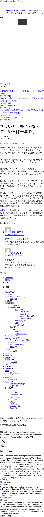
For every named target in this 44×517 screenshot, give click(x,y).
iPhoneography (16, 373)
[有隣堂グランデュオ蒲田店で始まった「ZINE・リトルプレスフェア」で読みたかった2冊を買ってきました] (22, 64)
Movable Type (25, 316)
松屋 (20, 148)
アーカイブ (5, 84)
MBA (12, 386)
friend (7, 353)
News (7, 364)
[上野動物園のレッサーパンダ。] (22, 77)
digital (7, 303)
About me (9, 278)
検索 (2, 17)
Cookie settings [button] (16, 437)
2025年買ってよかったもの (11, 117)
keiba (7, 355)
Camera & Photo (16, 384)
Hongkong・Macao (17, 395)
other (7, 368)
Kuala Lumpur (15, 397)
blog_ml (23, 312)
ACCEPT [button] (29, 437)
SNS (16, 323)
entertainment (10, 338)
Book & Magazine (17, 340)
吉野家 (3, 210)
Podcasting (19, 320)
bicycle (12, 379)
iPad (11, 327)
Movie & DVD (16, 344)
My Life (8, 360)
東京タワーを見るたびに (11, 105)
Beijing (12, 390)
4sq (11, 294)
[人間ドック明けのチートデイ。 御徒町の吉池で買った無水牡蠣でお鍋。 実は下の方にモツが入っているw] (22, 48)
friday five (24, 314)
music (12, 347)
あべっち (15, 253)
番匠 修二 (16, 232)
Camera (13, 305)
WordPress (24, 318)
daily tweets (14, 296)
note (6, 282)
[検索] (22, 22)
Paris (12, 402)
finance (8, 349)
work (12, 362)
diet (6, 301)
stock (12, 351)
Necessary (7, 482)
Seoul (12, 404)
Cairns (12, 392)
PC (11, 329)
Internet (13, 307)
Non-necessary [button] (5, 498)
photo (7, 371)
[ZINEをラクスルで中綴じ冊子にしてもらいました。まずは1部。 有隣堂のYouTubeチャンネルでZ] (22, 35)
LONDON (14, 399)
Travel (7, 388)
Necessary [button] (4, 480)
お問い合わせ (11, 280)
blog (16, 310)
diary (7, 292)
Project (7, 375)
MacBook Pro (20, 334)
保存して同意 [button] (6, 516)
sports (7, 377)
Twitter (17, 325)
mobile (7, 358)
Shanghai (13, 406)
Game (12, 342)
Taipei (12, 408)
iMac (17, 331)
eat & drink (32, 10)
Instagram (13, 299)
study (7, 382)
